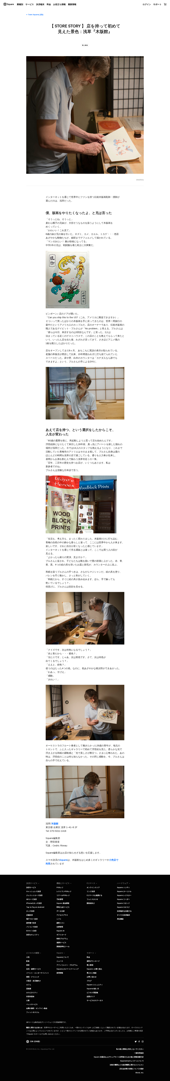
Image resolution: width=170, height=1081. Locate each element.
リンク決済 (91, 891)
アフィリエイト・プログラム (67, 965)
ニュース (60, 961)
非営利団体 (30, 996)
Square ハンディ (123, 887)
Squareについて (63, 957)
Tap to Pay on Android (35, 907)
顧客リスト (61, 923)
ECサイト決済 (31, 931)
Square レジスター (124, 895)
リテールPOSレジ (63, 895)
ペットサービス (32, 1004)
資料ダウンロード (93, 961)
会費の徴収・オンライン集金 (36, 1008)
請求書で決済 (31, 923)
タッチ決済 (30, 911)
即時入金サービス (63, 907)
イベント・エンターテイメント (37, 973)
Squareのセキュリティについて (132, 1061)
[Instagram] (142, 1041)
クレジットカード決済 (34, 895)
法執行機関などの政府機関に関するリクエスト (127, 1065)
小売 (27, 957)
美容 (27, 965)
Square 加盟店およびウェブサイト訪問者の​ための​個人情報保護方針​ (119, 1057)
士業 (27, 1000)
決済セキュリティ (32, 935)
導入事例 (90, 965)
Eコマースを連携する (94, 895)
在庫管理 (60, 927)
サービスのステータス (95, 1000)
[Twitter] (135, 1041)
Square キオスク (123, 907)
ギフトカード (61, 935)
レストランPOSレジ (64, 891)
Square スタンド (123, 903)
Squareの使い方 (93, 989)
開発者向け (91, 903)
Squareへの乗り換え (94, 969)
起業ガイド (91, 996)
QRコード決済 (31, 899)
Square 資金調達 (63, 903)
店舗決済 (29, 915)
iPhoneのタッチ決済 (34, 903)
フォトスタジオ (92, 899)
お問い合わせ (91, 977)
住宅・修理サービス (33, 969)
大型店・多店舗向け (33, 981)
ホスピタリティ (32, 992)
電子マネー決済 (32, 919)
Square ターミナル (124, 891)
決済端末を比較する (124, 911)
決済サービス (31, 887)
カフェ (28, 985)
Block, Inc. (140, 1073)
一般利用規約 (139, 1053)
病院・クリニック (32, 977)
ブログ (89, 981)
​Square (63, 860)
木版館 (54, 823)
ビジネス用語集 (92, 992)
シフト (59, 919)
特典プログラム (62, 939)
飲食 (27, 961)
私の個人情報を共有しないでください (130, 1049)
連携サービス (61, 942)
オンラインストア (93, 887)
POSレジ (60, 887)
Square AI (60, 931)
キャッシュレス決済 (33, 891)
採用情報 (60, 973)
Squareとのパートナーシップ (68, 969)
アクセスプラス (62, 915)
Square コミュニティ (95, 985)
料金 (88, 957)
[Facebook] (139, 1041)
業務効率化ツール (63, 946)
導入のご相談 (91, 973)
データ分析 (61, 911)
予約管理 (60, 899)
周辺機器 (120, 919)
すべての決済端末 (123, 915)
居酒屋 (28, 989)
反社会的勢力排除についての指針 (131, 1069)
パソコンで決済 (32, 927)
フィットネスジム (32, 1012)
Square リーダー (123, 899)
